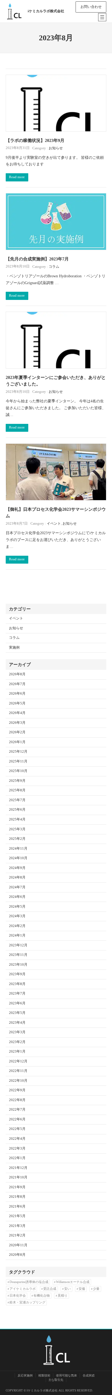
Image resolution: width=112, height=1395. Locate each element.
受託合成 (49, 1289)
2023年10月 (18, 965)
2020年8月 (17, 1255)
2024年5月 (17, 906)
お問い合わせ (91, 7)
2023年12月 (18, 945)
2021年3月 (17, 1226)
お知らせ (56, 148)
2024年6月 (17, 897)
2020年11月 (18, 1245)
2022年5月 (17, 1129)
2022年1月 (17, 1158)
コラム (54, 267)
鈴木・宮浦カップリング (27, 1302)
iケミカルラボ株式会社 (46, 11)
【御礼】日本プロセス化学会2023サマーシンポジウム (56, 512)
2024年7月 (17, 887)
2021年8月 (17, 1197)
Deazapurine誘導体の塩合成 (29, 1282)
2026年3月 (17, 723)
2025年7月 (17, 800)
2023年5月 (17, 1013)
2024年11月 (18, 848)
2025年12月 (18, 751)
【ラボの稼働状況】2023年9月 (35, 140)
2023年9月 (17, 974)
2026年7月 (17, 684)
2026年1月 (17, 742)
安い (67, 1289)
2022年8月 (17, 1100)
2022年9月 (17, 1090)
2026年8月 (17, 674)
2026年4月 (17, 713)
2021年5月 (17, 1216)
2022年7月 (17, 1109)
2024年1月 (17, 935)
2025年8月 (17, 790)
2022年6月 (17, 1119)
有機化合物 (41, 1295)
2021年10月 (18, 1177)
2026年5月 (17, 703)
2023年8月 (17, 984)
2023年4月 (17, 1023)
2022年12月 (18, 1061)
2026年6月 (17, 693)
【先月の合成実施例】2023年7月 (37, 259)
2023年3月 (17, 1032)
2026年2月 (17, 732)
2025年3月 (17, 829)
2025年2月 (17, 839)
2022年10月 (18, 1081)
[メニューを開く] (102, 17)
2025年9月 (17, 781)
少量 (96, 1289)
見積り (62, 1295)
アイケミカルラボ (23, 1289)
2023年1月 (17, 1051)
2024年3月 (17, 916)
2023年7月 (17, 993)
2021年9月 (17, 1187)
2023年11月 (18, 955)
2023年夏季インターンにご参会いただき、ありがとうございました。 (56, 380)
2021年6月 (17, 1206)
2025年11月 (18, 761)
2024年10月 (18, 858)
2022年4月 (17, 1139)
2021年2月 (17, 1235)
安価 (82, 1289)
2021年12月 (18, 1168)
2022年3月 (17, 1148)
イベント (54, 523)
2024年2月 (17, 926)
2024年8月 (17, 877)
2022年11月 (18, 1071)
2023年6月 (17, 1003)
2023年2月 (17, 1042)
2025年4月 (17, 819)
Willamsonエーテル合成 (72, 1282)
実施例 (14, 647)
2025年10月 (18, 771)
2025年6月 (17, 810)
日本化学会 (18, 1295)
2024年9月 (17, 868)
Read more (17, 177)
